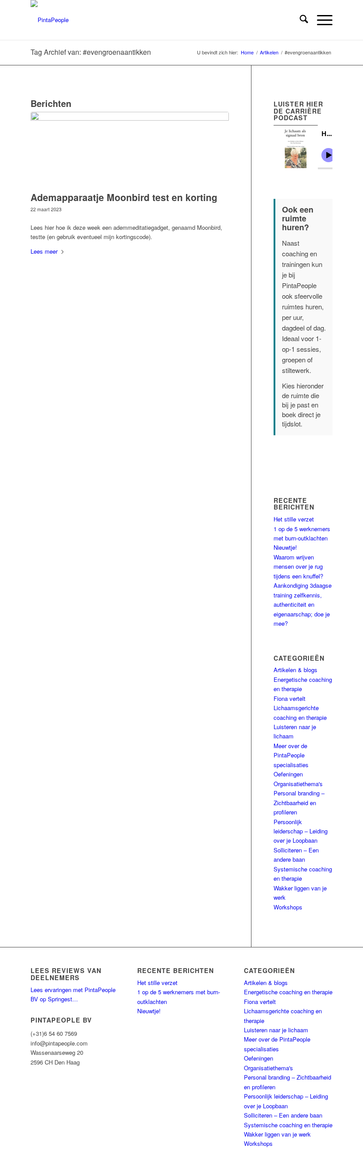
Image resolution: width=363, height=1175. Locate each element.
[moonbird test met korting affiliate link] (130, 149)
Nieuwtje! (285, 547)
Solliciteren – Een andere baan (283, 1115)
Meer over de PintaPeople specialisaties (291, 755)
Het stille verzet (294, 519)
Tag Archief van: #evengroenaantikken (91, 52)
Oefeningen (288, 774)
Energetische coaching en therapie (288, 992)
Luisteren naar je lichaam (276, 1030)
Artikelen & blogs (295, 669)
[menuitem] (299, 20)
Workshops (288, 907)
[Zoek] (299, 20)
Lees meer (44, 251)
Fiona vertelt (289, 698)
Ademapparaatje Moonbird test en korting (124, 197)
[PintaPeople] (50, 20)
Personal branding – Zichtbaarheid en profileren (299, 802)
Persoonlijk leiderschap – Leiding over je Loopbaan (301, 831)
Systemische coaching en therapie (288, 1125)
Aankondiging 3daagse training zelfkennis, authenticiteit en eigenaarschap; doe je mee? (303, 604)
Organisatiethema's (298, 784)
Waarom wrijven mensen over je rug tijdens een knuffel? (298, 566)
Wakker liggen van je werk (277, 1134)
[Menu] (320, 20)
